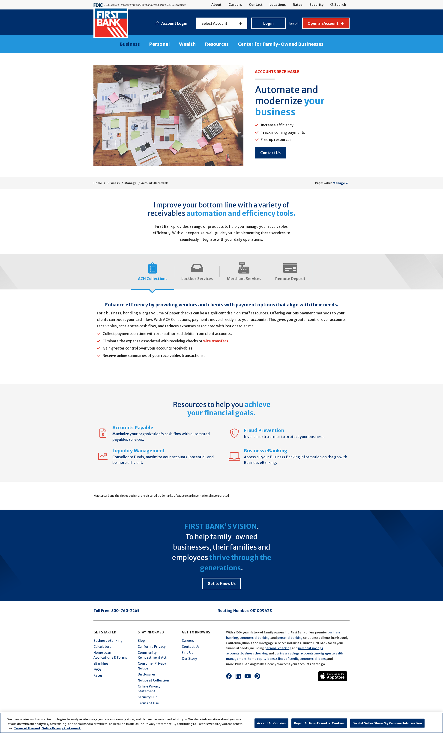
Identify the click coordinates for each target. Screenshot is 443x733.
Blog (141, 641)
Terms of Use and (27, 728)
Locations (277, 5)
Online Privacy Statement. (61, 728)
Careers (235, 5)
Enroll (294, 23)
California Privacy (152, 647)
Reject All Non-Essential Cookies (319, 723)
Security (316, 5)
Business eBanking (108, 641)
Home (97, 183)
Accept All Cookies (271, 723)
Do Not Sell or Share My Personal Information (387, 723)
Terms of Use (148, 703)
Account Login (174, 23)
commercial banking (254, 638)
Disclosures (147, 674)
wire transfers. (216, 341)
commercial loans (312, 659)
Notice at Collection (153, 680)
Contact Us (270, 152)
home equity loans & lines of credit (273, 659)
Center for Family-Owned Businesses (280, 44)
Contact (256, 5)
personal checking (278, 648)
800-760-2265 (125, 610)
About (216, 5)
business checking (254, 653)
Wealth (187, 44)
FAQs (97, 669)
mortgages (323, 653)
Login (268, 23)
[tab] (152, 272)
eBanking (100, 663)
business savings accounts (294, 653)
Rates (297, 5)
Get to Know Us (222, 583)
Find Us (187, 653)
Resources (217, 44)
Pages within (330, 183)
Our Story (189, 659)
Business (130, 44)
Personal (159, 44)
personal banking (290, 638)
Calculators (102, 647)
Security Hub (147, 697)
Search (340, 5)
